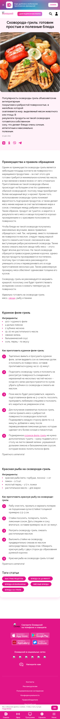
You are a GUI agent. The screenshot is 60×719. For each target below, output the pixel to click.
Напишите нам (33, 664)
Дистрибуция (30, 704)
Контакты (30, 682)
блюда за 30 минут (40, 579)
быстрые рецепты (14, 579)
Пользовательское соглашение (30, 691)
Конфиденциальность (30, 695)
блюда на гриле (13, 590)
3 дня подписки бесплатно (30, 14)
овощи (12, 298)
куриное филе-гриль (35, 435)
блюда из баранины (15, 584)
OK (54, 708)
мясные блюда (41, 584)
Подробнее (6, 709)
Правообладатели (30, 700)
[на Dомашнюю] (7, 13)
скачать (53, 5)
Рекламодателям (30, 686)
